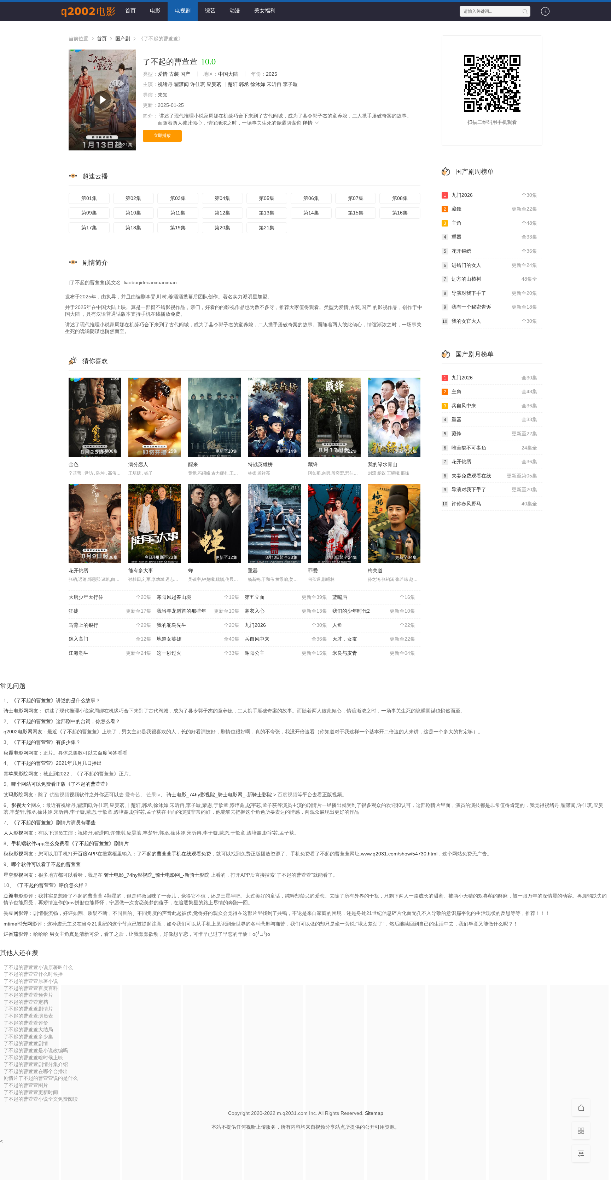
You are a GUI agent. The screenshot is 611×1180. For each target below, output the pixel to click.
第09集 (89, 213)
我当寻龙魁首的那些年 (198, 611)
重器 (253, 570)
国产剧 (122, 38)
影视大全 (21, 805)
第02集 (133, 198)
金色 (73, 464)
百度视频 (287, 794)
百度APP (87, 854)
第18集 (133, 227)
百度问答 (107, 753)
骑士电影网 (16, 711)
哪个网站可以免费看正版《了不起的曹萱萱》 (60, 784)
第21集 (266, 227)
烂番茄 (11, 934)
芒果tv (153, 794)
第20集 (222, 227)
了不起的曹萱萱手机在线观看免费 (174, 854)
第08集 (400, 198)
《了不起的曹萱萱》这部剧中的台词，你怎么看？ (65, 721)
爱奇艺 (132, 794)
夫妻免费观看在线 (490, 476)
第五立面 (286, 597)
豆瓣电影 (13, 896)
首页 (130, 10)
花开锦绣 (78, 570)
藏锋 (313, 464)
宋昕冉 (274, 84)
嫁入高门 (110, 639)
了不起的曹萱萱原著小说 (31, 981)
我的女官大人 (489, 321)
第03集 (178, 198)
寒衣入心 (286, 611)
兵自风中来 (286, 639)
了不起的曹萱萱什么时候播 (33, 974)
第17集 (89, 227)
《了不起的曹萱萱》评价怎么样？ (51, 885)
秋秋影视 (13, 854)
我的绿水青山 (382, 464)
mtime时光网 (18, 924)
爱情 (163, 74)
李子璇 (290, 84)
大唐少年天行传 (110, 597)
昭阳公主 (286, 653)
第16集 (400, 213)
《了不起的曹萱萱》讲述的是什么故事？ (55, 700)
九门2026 (286, 625)
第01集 (89, 198)
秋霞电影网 (16, 753)
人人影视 (13, 833)
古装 (174, 74)
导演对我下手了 (490, 293)
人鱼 (373, 625)
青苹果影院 (16, 774)
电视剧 (183, 10)
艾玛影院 (13, 794)
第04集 (222, 198)
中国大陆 (228, 74)
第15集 (355, 213)
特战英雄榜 (260, 464)
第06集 (311, 198)
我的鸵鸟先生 (198, 625)
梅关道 (375, 570)
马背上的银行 (110, 625)
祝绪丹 (165, 84)
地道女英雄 (198, 639)
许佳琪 (197, 84)
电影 (155, 10)
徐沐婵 (257, 84)
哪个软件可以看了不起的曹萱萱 (46, 864)
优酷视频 (59, 794)
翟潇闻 (181, 84)
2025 (271, 74)
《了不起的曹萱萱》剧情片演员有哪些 (53, 822)
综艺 (210, 10)
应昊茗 (213, 84)
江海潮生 (110, 653)
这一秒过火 (198, 653)
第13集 (266, 213)
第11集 (177, 213)
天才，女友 (373, 639)
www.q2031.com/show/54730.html (399, 854)
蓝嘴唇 (373, 597)
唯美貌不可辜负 (490, 448)
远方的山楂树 (490, 279)
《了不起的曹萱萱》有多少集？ (46, 742)
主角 (490, 223)
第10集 (133, 213)
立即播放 (162, 135)
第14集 (311, 213)
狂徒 (110, 611)
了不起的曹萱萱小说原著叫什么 (38, 967)
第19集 (178, 227)
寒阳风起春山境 (198, 597)
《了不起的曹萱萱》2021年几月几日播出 (56, 763)
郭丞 (244, 84)
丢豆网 (11, 913)
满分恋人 (138, 464)
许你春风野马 (489, 503)
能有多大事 (140, 570)
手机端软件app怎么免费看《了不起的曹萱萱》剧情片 (70, 843)
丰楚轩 (230, 84)
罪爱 (313, 570)
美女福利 (264, 10)
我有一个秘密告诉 (490, 307)
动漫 (234, 10)
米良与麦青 (373, 653)
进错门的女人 (490, 265)
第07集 (355, 198)
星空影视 (13, 875)
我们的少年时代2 (373, 611)
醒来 (193, 464)
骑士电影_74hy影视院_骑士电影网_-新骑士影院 (220, 794)
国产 (185, 74)
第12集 (222, 213)
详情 (308, 123)
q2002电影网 (18, 731)
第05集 (266, 198)
